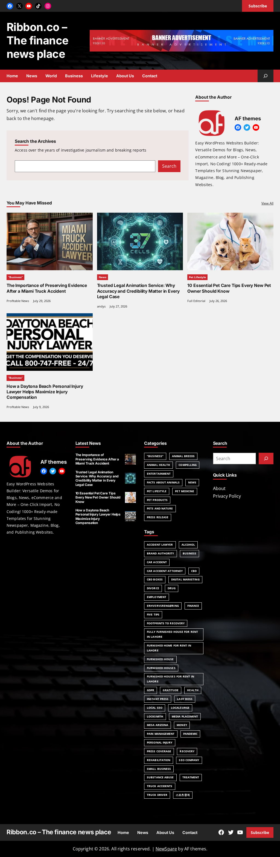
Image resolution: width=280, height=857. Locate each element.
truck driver (157, 795)
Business (190, 553)
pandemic (190, 734)
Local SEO (154, 708)
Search (169, 166)
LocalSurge (180, 708)
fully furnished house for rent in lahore (172, 634)
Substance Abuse (160, 777)
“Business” (15, 277)
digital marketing (185, 579)
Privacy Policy (227, 496)
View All (267, 203)
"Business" (155, 456)
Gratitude (171, 690)
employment (156, 597)
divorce (153, 588)
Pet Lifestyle (197, 277)
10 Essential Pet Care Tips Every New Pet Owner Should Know (229, 288)
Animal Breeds (183, 456)
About (219, 488)
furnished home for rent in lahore (169, 648)
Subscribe (260, 832)
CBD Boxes (155, 579)
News (102, 277)
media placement (185, 716)
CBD (194, 571)
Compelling (188, 465)
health (193, 690)
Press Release (157, 517)
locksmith (155, 716)
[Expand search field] (265, 76)
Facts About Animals (163, 482)
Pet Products (157, 500)
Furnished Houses (161, 668)
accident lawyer (160, 544)
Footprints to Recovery (166, 623)
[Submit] (266, 458)
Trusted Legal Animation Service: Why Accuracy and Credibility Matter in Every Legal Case (138, 291)
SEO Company (189, 760)
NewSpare (166, 849)
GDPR (150, 690)
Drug (172, 588)
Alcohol (188, 544)
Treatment (190, 777)
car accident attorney (165, 571)
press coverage (159, 751)
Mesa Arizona (157, 725)
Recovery (187, 751)
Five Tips (153, 614)
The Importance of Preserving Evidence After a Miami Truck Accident (47, 288)
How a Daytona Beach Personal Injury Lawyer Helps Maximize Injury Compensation (45, 392)
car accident (157, 562)
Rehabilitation (158, 760)
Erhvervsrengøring (163, 606)
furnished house (160, 659)
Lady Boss (184, 699)
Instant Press (157, 699)
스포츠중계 (183, 795)
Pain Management (161, 734)
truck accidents (160, 786)
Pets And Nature (160, 508)
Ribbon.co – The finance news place (37, 40)
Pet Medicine (184, 491)
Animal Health (158, 465)
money (182, 725)
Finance (193, 606)
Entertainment (159, 474)
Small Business (159, 769)
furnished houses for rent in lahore (170, 678)
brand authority (160, 553)
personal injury (160, 742)
